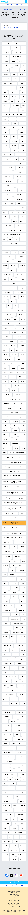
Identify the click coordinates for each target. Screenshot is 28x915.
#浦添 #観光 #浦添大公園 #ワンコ (14, 412)
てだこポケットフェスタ (10, 288)
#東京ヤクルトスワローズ (18, 443)
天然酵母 (7, 739)
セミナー (20, 672)
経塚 (23, 252)
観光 (5, 128)
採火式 (17, 734)
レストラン (8, 659)
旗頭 (14, 823)
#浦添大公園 (14, 421)
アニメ (5, 546)
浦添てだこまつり (20, 797)
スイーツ (14, 846)
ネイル (5, 668)
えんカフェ (8, 757)
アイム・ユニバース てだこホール (14, 114)
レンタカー (7, 43)
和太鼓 (14, 828)
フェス (16, 65)
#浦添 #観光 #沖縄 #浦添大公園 (14, 417)
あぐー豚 (22, 721)
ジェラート (6, 681)
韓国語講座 (14, 96)
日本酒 (23, 703)
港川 (23, 128)
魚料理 (22, 583)
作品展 (15, 221)
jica (23, 332)
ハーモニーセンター (9, 88)
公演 (14, 252)
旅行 (21, 185)
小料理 (22, 363)
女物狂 (6, 730)
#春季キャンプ (7, 448)
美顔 (23, 614)
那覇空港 (22, 136)
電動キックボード (19, 52)
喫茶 (7, 337)
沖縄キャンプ (21, 570)
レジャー (21, 792)
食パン (5, 332)
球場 (23, 561)
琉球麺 (23, 650)
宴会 (5, 592)
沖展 (5, 203)
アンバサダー (14, 92)
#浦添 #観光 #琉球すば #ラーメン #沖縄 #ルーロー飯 (14, 493)
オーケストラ (21, 203)
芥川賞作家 (14, 243)
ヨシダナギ (14, 70)
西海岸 (22, 354)
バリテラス (8, 672)
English (7, 4)
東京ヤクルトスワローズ (19, 806)
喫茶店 (14, 110)
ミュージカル (8, 257)
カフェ (21, 748)
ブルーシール (6, 561)
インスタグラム (8, 154)
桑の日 (22, 297)
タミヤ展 (14, 159)
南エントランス (7, 199)
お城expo (22, 221)
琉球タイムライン (19, 439)
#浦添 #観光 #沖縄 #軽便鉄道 (14, 462)
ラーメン (15, 681)
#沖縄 (23, 421)
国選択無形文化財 (9, 694)
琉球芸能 (6, 74)
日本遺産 (22, 546)
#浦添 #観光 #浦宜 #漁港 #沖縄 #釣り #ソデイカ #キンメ (14, 508)
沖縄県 (11, 203)
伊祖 (5, 270)
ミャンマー (21, 761)
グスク (5, 354)
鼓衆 (5, 828)
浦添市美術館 (7, 841)
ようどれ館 (7, 810)
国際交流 (22, 265)
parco (22, 123)
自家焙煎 (5, 61)
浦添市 (14, 354)
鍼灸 (23, 628)
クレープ (6, 614)
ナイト (16, 239)
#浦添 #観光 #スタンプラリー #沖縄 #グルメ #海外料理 (14, 482)
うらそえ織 (6, 823)
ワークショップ (9, 641)
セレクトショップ (8, 579)
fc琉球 (7, 163)
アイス (5, 141)
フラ (22, 190)
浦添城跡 (6, 819)
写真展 (23, 70)
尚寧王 (14, 297)
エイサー (22, 823)
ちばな (6, 596)
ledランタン (21, 119)
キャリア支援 (7, 770)
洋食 (23, 654)
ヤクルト (14, 859)
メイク (15, 614)
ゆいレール (14, 363)
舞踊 (5, 119)
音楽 (23, 619)
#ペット (5, 421)
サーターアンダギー (9, 341)
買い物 (5, 145)
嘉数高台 (22, 88)
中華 (5, 110)
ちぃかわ (14, 390)
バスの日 (6, 297)
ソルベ (22, 677)
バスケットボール (8, 314)
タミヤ (6, 150)
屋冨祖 (13, 368)
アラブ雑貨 (21, 685)
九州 (23, 372)
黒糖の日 (21, 168)
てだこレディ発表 (7, 734)
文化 (24, 48)
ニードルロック (20, 261)
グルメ (22, 217)
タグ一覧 (7, 8)
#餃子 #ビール (20, 542)
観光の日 (14, 141)
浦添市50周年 (7, 556)
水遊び (22, 145)
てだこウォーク (14, 619)
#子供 (5, 390)
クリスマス (6, 654)
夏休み (23, 837)
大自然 (23, 430)
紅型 (23, 828)
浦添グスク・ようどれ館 (10, 801)
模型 (15, 150)
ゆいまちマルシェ (19, 386)
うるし (4, 301)
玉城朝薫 (12, 301)
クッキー (5, 699)
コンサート (20, 359)
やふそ (15, 319)
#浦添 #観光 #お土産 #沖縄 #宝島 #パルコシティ (14, 476)
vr (23, 65)
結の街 (22, 341)
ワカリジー (13, 265)
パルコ (22, 390)
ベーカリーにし (19, 739)
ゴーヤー (7, 172)
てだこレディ (7, 832)
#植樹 (14, 426)
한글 (22, 4)
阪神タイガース (8, 208)
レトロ (5, 217)
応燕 (18, 212)
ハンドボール (8, 788)
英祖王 (15, 430)
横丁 (10, 239)
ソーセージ (8, 323)
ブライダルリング (20, 645)
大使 (23, 92)
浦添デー (5, 350)
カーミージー (8, 359)
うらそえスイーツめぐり (18, 743)
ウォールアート (7, 645)
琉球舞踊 (13, 381)
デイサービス (20, 752)
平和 (23, 96)
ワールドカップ (19, 310)
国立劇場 (22, 74)
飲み (24, 212)
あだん (5, 368)
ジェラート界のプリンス (10, 677)
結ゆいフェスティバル (9, 346)
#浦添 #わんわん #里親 (14, 399)
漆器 (15, 305)
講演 (6, 765)
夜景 (23, 681)
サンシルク (21, 279)
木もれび (12, 685)
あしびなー (20, 177)
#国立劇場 (22, 434)
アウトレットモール (9, 181)
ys (11, 350)
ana (12, 101)
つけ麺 (20, 659)
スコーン (5, 703)
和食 (5, 685)
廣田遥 (22, 381)
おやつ (22, 513)
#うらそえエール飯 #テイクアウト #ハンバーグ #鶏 (14, 9)
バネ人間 (6, 386)
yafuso (6, 310)
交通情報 (22, 368)
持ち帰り (5, 601)
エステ (5, 619)
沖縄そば (22, 819)
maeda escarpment (8, 712)
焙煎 (4, 779)
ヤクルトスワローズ (19, 841)
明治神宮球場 (6, 319)
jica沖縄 (5, 636)
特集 (23, 850)
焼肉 (22, 181)
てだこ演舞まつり (19, 730)
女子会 (22, 668)
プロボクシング (8, 761)
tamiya (22, 159)
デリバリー (14, 601)
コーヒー (17, 779)
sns (23, 150)
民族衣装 (6, 632)
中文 (12, 4)
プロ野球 (5, 846)
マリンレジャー (20, 43)
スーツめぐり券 (7, 797)
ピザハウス (19, 337)
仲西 (5, 783)
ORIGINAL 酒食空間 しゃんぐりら (12, 27)
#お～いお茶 (6, 430)
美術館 (22, 346)
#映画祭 (7, 394)
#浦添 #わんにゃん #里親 (10, 513)
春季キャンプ (7, 274)
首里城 (5, 132)
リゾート (15, 79)
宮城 (13, 783)
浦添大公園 (14, 850)
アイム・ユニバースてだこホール (14, 248)
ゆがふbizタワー (14, 283)
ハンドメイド (21, 574)
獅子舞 (5, 743)
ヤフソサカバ (20, 172)
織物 (12, 279)
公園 (23, 110)
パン (24, 734)
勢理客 (21, 694)
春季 (4, 574)
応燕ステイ (6, 123)
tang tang (13, 721)
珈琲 (10, 779)
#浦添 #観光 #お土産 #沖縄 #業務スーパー (14, 234)
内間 (14, 136)
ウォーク (16, 561)
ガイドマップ (21, 301)
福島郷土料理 (14, 703)
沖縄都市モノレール (19, 556)
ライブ (13, 61)
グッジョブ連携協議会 (9, 774)
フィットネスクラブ (9, 610)
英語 (4, 239)
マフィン (22, 699)
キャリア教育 (20, 770)
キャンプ (5, 859)
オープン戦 (21, 208)
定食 (23, 592)
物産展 (23, 79)
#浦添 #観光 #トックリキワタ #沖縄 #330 (14, 467)
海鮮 (5, 583)
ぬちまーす (14, 650)
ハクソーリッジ (19, 717)
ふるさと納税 (20, 292)
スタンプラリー (19, 394)
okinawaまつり (8, 168)
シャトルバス (6, 221)
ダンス (20, 323)
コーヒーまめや (9, 748)
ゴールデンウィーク (9, 190)
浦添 (21, 757)
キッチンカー (14, 518)
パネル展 (5, 70)
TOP (2, 8)
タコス (23, 588)
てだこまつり (8, 792)
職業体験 (14, 145)
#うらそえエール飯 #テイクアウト (14, 533)
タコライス (15, 588)
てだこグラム (15, 48)
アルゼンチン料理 (14, 708)
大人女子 (21, 579)
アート (13, 132)
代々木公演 (19, 163)
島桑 (4, 837)
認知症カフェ (7, 752)
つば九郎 (5, 565)
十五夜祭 (22, 288)
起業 (14, 765)
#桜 (23, 426)
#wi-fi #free (7, 542)
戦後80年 (22, 83)
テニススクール (20, 605)
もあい (14, 668)
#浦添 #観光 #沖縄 (14, 471)
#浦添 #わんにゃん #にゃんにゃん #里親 (14, 403)
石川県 (11, 212)
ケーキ (21, 788)
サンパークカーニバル (18, 56)
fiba (9, 305)
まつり (5, 363)
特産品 (12, 119)
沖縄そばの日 (20, 408)
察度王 (13, 546)
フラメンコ (22, 61)
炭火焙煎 (22, 774)
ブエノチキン (20, 154)
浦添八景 (6, 52)
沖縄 (15, 123)
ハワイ (7, 194)
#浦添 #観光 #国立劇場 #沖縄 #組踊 (14, 498)
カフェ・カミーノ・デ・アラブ (14, 690)
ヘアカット (20, 663)
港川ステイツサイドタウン (10, 328)
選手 (5, 570)
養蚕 (5, 279)
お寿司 (23, 601)
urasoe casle (21, 712)
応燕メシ (20, 225)
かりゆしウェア (14, 372)
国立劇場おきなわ (19, 832)
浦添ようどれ (8, 814)
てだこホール (20, 810)
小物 (22, 641)
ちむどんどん (7, 408)
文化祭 (6, 252)
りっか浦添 (7, 292)
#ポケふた (13, 434)
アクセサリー (8, 663)
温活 (17, 628)
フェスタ (22, 132)
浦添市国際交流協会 (18, 623)
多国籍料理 (15, 332)
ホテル (23, 239)
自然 (5, 92)
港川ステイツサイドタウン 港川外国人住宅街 (14, 552)
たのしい (5, 854)
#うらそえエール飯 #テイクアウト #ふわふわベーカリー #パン (14, 528)
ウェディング (21, 636)
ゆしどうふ (6, 588)
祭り (14, 819)
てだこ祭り (20, 814)
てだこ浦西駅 (15, 105)
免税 (23, 141)
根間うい (6, 439)
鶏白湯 (15, 654)
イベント (8, 185)
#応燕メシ (5, 443)
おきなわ (21, 314)
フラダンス (6, 65)
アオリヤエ (8, 225)
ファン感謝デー (20, 274)
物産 (5, 377)
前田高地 (7, 717)
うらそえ (12, 574)
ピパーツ (5, 650)
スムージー (14, 699)
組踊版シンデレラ (19, 725)
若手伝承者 (21, 270)
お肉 (23, 596)
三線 (5, 381)
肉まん (5, 721)
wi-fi (23, 105)
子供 (5, 372)
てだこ (5, 96)
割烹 (14, 596)
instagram (5, 48)
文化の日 (6, 136)
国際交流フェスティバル (18, 632)
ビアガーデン (6, 79)
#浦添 (4, 452)
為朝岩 (5, 265)
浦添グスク (21, 377)
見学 (10, 837)
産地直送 (13, 583)
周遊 (5, 56)
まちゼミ (22, 305)
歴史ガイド (6, 105)
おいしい (22, 859)
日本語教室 (7, 261)
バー (6, 623)
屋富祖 (23, 319)
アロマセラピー (7, 628)
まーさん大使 (21, 854)
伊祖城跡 (22, 801)
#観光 (5, 426)
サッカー (18, 101)
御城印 (21, 257)
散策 (13, 854)
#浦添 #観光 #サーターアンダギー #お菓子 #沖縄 (14, 487)
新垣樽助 (5, 434)
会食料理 (14, 592)
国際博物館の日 (20, 199)
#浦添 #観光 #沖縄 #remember (17, 452)
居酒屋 (14, 217)
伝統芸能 (12, 270)
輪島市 (4, 212)
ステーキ (6, 725)
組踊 (14, 74)
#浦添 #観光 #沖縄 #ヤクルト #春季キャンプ (14, 457)
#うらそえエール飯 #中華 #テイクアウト (14, 538)
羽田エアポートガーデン (9, 83)
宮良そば (7, 177)
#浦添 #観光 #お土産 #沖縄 (14, 230)
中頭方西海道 (6, 806)
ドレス (12, 636)
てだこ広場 (19, 194)
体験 (16, 837)
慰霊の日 (5, 101)
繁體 (17, 4)
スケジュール (21, 565)
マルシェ (14, 128)
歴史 (12, 570)
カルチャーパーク (20, 350)
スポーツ (22, 783)
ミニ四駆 (6, 159)
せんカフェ (21, 610)
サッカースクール (8, 605)
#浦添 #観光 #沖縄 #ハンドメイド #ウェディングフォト (14, 503)
